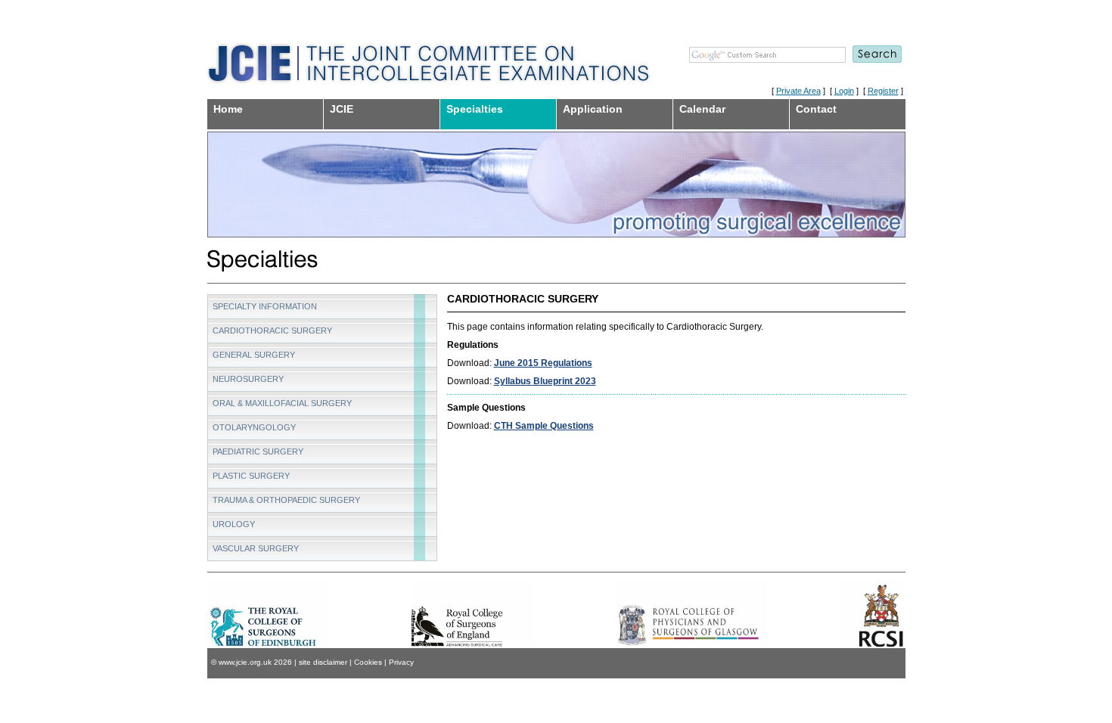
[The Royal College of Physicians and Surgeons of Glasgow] (691, 614)
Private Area (798, 90)
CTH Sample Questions (544, 425)
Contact (816, 109)
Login (844, 90)
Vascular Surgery (256, 548)
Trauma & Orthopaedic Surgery (286, 499)
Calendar (702, 109)
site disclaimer (323, 662)
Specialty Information (265, 306)
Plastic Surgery (251, 475)
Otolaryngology (254, 427)
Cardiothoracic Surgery (272, 330)
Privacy (401, 662)
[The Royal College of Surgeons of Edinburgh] (267, 614)
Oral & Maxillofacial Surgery (282, 403)
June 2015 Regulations (543, 363)
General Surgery (254, 354)
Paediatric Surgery (258, 451)
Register (883, 90)
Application (593, 109)
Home (228, 109)
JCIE (341, 109)
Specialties (474, 109)
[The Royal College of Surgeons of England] (472, 633)
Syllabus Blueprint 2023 (545, 381)
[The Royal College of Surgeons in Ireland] (871, 614)
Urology (234, 524)
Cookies (368, 662)
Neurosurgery (248, 378)
